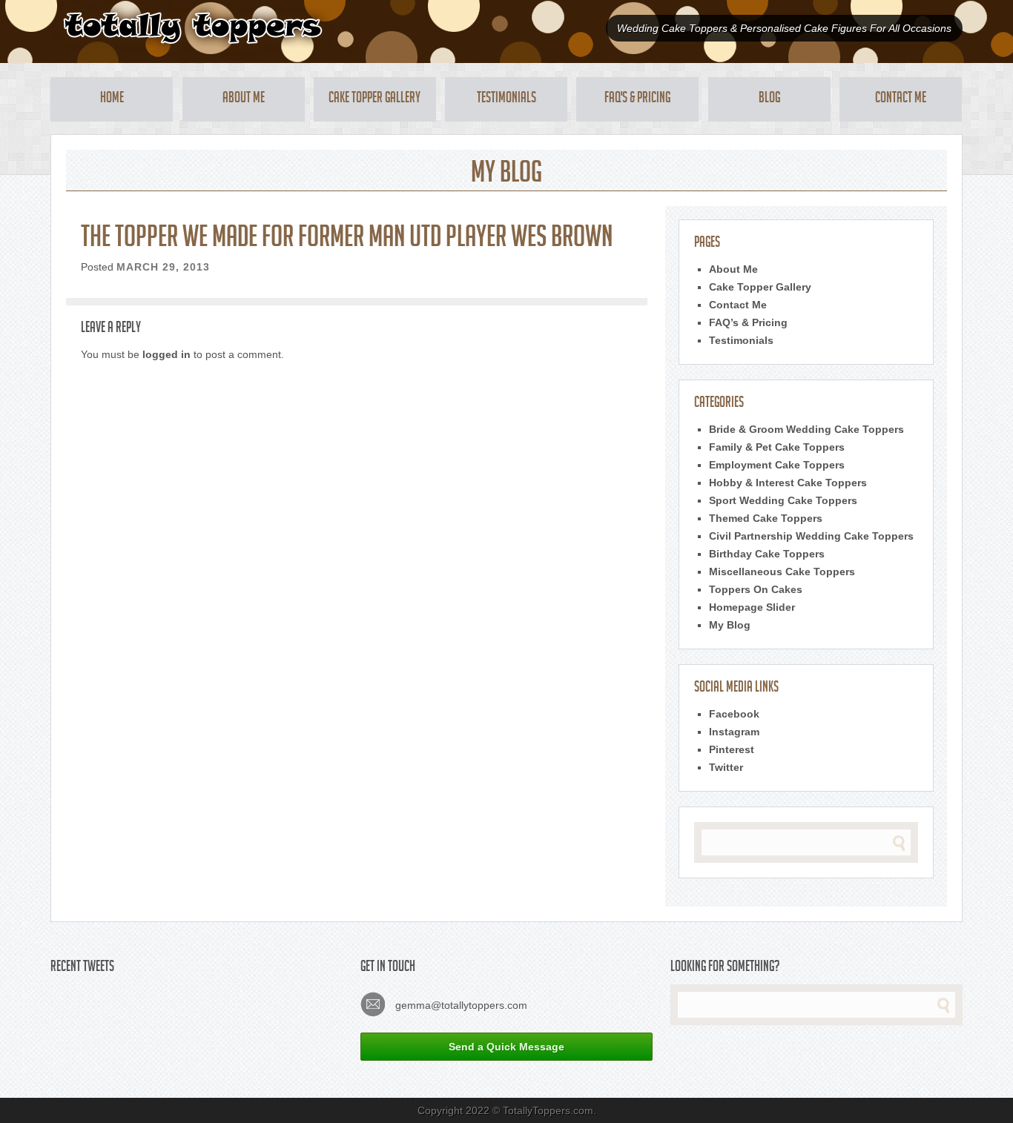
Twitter (726, 767)
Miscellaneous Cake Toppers (782, 571)
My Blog (729, 625)
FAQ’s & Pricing (748, 322)
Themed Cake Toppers (765, 518)
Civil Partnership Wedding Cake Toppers (811, 536)
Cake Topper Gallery (374, 99)
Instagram (734, 732)
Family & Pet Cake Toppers (777, 447)
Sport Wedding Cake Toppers (783, 500)
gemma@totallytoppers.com (459, 1005)
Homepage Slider (752, 607)
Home (112, 99)
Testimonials (506, 99)
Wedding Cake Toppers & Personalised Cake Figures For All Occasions (784, 28)
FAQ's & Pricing (637, 99)
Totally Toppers (192, 28)
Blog (769, 99)
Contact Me (900, 99)
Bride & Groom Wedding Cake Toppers (806, 429)
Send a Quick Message (506, 1047)
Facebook (734, 714)
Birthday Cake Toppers (767, 554)
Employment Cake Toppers (777, 465)
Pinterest (731, 749)
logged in (166, 354)
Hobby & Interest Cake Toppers (788, 482)
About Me (243, 99)
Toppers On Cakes (755, 589)
